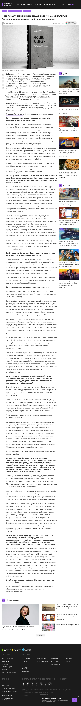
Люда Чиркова (10, 23)
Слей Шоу (25, 661)
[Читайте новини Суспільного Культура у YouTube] (27, 683)
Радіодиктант (6, 669)
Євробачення (6, 661)
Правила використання (9, 691)
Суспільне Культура (14, 114)
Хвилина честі (38, 4)
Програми (54, 658)
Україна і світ (36, 11)
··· (63, 4)
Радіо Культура (42, 658)
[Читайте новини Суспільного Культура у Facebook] (23, 683)
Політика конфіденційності (8, 694)
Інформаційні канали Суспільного (9, 698)
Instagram (30, 580)
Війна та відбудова (26, 4)
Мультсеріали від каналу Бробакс (42, 662)
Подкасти (69, 661)
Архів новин (6, 685)
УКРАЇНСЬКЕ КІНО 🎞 (49, 4)
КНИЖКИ (4, 11)
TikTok (16, 582)
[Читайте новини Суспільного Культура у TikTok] (50, 683)
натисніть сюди (44, 694)
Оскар (4, 675)
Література (43, 11)
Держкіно (5, 664)
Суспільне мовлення (8, 688)
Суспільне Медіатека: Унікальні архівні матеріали (27, 669)
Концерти (69, 658)
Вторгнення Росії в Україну (15, 11)
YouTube (9, 582)
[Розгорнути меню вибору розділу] (18, 4)
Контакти (5, 683)
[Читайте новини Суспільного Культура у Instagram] (41, 683)
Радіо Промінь (26, 658)
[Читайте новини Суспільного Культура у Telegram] (32, 683)
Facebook (21, 580)
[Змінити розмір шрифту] (78, 23)
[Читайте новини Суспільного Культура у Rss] (36, 683)
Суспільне (50, 692)
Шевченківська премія (9, 672)
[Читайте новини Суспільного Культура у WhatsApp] (45, 683)
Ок (74, 700)
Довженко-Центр (7, 667)
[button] (3, 74)
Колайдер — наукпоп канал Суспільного (56, 663)
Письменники (27, 11)
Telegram (38, 580)
